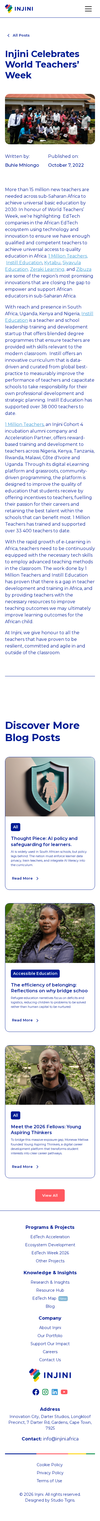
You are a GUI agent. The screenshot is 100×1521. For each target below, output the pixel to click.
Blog (50, 1306)
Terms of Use (49, 1480)
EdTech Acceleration (50, 1236)
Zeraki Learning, (47, 269)
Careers (50, 1351)
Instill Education (24, 262)
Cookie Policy (50, 1464)
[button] (88, 9)
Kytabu (52, 262)
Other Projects (50, 1260)
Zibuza (83, 269)
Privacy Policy (50, 1472)
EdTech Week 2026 (50, 1252)
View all (50, 1195)
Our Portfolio (50, 1335)
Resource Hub (50, 1290)
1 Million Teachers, (68, 256)
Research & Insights (50, 1282)
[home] (19, 8)
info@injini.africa (61, 1439)
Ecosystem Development (50, 1244)
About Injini (50, 1327)
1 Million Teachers (24, 424)
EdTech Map (44, 1298)
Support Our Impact (50, 1343)
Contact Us (50, 1359)
